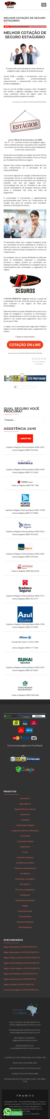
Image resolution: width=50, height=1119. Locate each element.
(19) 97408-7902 (39, 1057)
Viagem (25, 905)
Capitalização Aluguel (25, 825)
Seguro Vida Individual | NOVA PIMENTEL (21, 963)
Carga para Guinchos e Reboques (25, 830)
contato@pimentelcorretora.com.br (25, 1048)
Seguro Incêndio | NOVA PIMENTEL (19, 984)
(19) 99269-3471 (33, 1068)
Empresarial (25, 846)
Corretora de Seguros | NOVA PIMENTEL (21, 990)
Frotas (25, 852)
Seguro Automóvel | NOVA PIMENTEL (20, 979)
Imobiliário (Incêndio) (25, 863)
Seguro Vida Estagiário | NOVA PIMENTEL (22, 968)
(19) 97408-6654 (23, 1057)
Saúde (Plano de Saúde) (25, 900)
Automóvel (25, 814)
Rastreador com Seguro (25, 879)
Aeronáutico (25, 798)
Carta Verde (25, 836)
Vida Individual (25, 916)
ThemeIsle (34, 1114)
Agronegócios (25, 803)
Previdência (25, 873)
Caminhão (25, 820)
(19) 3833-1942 (29, 1079)
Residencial (25, 895)
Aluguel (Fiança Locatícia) (25, 809)
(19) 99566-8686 (31, 1073)
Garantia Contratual (25, 857)
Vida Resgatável (25, 927)
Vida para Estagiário (25, 922)
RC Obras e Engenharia (25, 889)
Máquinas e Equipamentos (25, 868)
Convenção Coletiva (25, 841)
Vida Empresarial (25, 911)
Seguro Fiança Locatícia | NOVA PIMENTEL (22, 957)
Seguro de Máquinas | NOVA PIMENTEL (21, 973)
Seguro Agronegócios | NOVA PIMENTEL (21, 952)
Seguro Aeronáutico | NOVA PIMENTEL (20, 947)
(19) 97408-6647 (30, 1063)
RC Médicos (25, 884)
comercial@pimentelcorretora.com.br (25, 1024)
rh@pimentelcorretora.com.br (25, 1040)
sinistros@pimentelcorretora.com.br (25, 1032)
